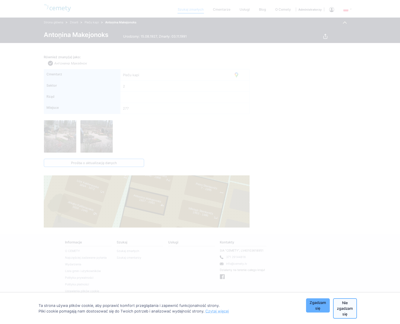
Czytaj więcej (217, 311)
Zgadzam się (318, 305)
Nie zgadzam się (345, 308)
